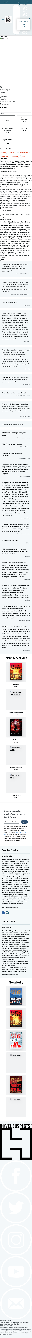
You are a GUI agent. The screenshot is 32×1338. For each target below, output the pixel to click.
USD (23, 24)
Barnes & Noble (24, 152)
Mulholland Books (13, 1324)
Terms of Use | (12, 1327)
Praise (2, 259)
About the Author (5, 219)
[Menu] (3, 19)
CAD (23, 27)
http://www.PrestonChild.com (10, 967)
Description (3, 158)
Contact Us (26, 1327)
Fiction (2, 214)
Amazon (3, 152)
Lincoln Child (6, 91)
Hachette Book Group (6, 1322)
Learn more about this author (10, 907)
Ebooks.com (15, 156)
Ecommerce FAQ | (4, 1327)
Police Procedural (25, 214)
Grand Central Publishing (7, 101)
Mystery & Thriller (5, 211)
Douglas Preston (7, 89)
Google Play (4, 156)
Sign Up (24, 822)
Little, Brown (4, 1324)
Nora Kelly (3, 218)
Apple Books (12, 152)
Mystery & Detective (12, 214)
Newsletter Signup (5, 1320)
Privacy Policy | (20, 1327)
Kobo (23, 156)
